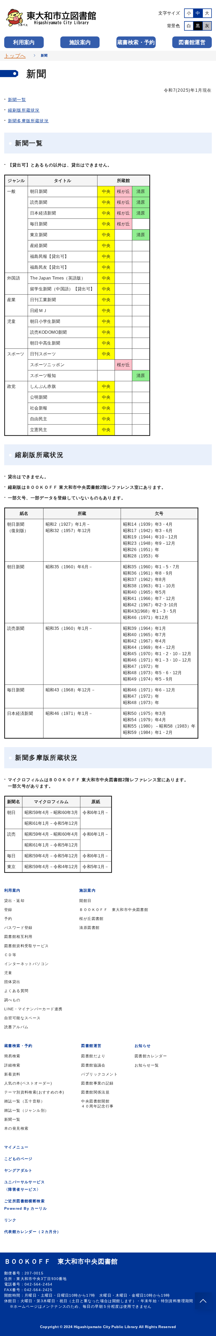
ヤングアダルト (18, 1170)
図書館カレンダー (151, 1056)
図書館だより (93, 1056)
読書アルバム (16, 1027)
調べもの (12, 1000)
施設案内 (80, 42)
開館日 (85, 901)
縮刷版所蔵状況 (24, 110)
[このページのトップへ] (203, 1300)
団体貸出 (12, 982)
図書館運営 (192, 42)
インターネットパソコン (26, 964)
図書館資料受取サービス (26, 946)
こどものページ (18, 1159)
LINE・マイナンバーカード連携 (33, 1009)
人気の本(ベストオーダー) (28, 1083)
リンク (10, 1220)
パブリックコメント (99, 1074)
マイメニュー (16, 1147)
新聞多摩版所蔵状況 (28, 121)
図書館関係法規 (95, 1092)
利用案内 (24, 42)
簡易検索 (12, 1056)
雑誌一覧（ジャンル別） (26, 1110)
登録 (8, 909)
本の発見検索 (16, 1128)
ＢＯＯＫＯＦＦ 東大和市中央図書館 (113, 909)
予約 (8, 918)
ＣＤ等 (10, 955)
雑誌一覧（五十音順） (24, 1101)
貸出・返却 (14, 901)
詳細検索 (12, 1065)
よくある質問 (16, 991)
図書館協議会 (93, 1065)
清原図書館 (89, 927)
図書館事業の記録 (97, 1083)
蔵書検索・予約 (136, 42)
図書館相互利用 (18, 936)
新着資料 (12, 1074)
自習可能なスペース (22, 1018)
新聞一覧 (17, 99)
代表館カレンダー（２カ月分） (32, 1232)
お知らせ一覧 (147, 1065)
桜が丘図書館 (91, 918)
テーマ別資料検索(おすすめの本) (34, 1092)
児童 (8, 973)
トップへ (15, 56)
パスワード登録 (18, 927)
